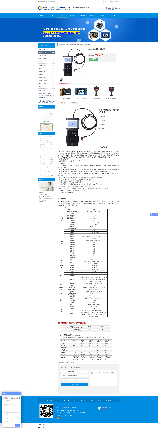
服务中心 (82, 15)
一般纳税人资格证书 (46, 112)
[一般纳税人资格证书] (46, 110)
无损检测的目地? (43, 169)
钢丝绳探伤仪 (42, 71)
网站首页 (42, 15)
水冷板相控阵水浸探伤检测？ (46, 153)
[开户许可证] (46, 123)
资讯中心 (92, 15)
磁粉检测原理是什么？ (44, 165)
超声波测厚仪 (42, 52)
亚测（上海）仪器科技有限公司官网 (71, 44)
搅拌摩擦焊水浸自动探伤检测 (46, 157)
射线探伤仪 (42, 68)
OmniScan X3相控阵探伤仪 (81, 98)
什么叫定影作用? (43, 173)
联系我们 (111, 1)
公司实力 (102, 15)
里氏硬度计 (42, 62)
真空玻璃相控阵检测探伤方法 (46, 136)
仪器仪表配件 (42, 90)
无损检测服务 (42, 87)
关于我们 (105, 1)
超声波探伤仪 (42, 49)
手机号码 (64, 375)
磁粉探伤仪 (42, 74)
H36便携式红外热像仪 (96, 98)
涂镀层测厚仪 (42, 55)
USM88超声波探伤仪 (65, 98)
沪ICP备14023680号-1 (68, 415)
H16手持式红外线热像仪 (111, 98)
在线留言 (117, 1)
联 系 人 (64, 371)
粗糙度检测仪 (42, 58)
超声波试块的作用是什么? (45, 171)
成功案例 (72, 15)
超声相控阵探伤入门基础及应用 (46, 159)
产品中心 (62, 15)
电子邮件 (64, 380)
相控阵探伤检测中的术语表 (45, 155)
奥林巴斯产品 (42, 77)
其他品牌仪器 (42, 83)
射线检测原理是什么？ (44, 167)
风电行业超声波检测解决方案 (46, 142)
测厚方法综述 (43, 138)
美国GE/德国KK (43, 80)
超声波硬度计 (42, 65)
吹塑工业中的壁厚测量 (44, 140)
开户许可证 (46, 125)
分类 (46, 45)
